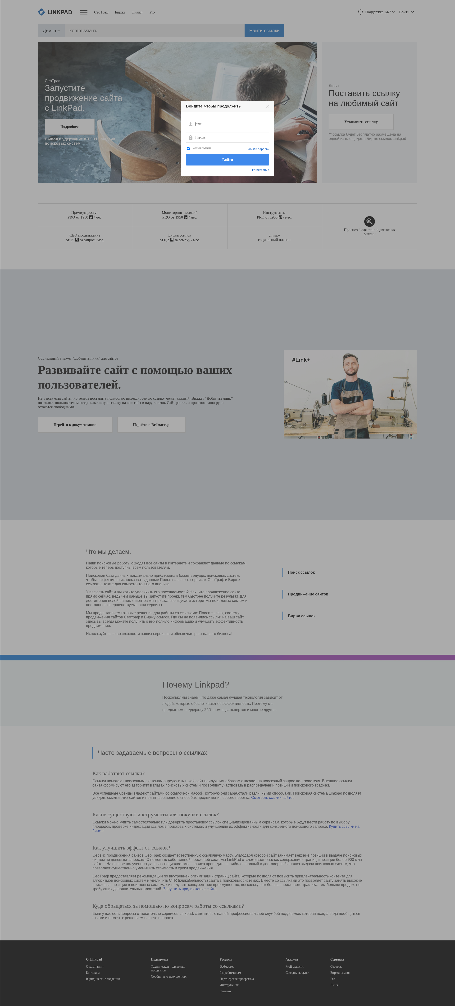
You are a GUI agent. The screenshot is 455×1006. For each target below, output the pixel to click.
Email (190, 124)
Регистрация (260, 170)
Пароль (190, 137)
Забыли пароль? (258, 149)
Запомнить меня (201, 148)
